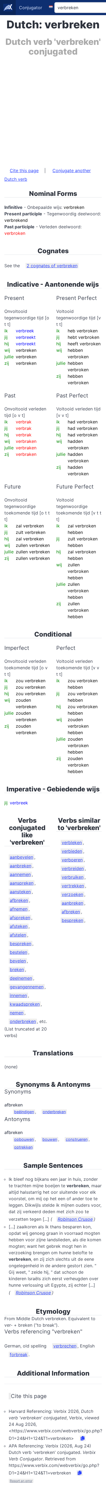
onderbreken (23, 1021)
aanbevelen (21, 857)
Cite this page (24, 170)
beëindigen (24, 1111)
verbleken (72, 842)
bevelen (18, 961)
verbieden (72, 851)
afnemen (18, 909)
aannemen (20, 874)
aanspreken (21, 883)
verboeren (72, 859)
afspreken (20, 917)
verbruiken (72, 877)
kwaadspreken (25, 1004)
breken (17, 969)
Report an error (21, 1481)
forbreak (18, 1354)
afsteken (18, 926)
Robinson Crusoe (75, 1219)
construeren (77, 1139)
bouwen (49, 1139)
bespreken (20, 943)
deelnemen (21, 978)
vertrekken (73, 885)
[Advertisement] (53, 109)
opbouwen (24, 1139)
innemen (18, 995)
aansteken (20, 891)
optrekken (23, 1147)
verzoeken (72, 894)
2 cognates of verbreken (52, 265)
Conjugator (30, 7)
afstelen (18, 935)
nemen (16, 1012)
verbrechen (64, 1346)
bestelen (18, 952)
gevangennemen (26, 986)
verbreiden (73, 868)
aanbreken (20, 865)
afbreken (19, 900)
